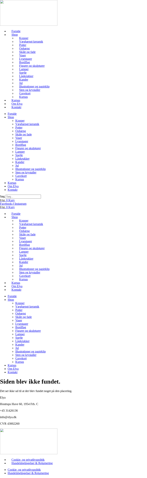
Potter (22, 45)
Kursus (23, 96)
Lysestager (25, 58)
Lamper (24, 69)
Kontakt (16, 107)
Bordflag (24, 62)
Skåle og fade (27, 52)
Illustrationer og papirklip (34, 86)
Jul (21, 83)
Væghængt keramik (31, 41)
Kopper (23, 38)
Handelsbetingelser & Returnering (32, 463)
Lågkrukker (26, 76)
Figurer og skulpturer (32, 65)
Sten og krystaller (29, 90)
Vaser (22, 55)
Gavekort (24, 93)
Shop (14, 34)
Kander (23, 79)
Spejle (23, 72)
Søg (2, 196)
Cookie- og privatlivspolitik (28, 459)
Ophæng (24, 48)
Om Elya (16, 103)
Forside (15, 31)
